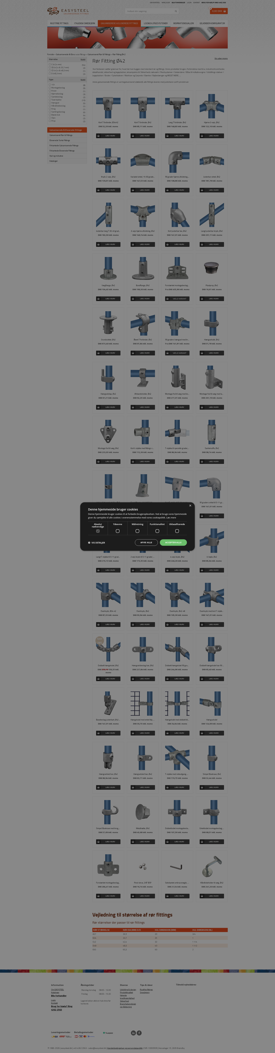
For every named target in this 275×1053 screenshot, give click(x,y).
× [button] (190, 505)
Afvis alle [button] (146, 542)
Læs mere (171, 517)
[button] (96, 542)
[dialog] (137, 526)
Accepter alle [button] (173, 542)
